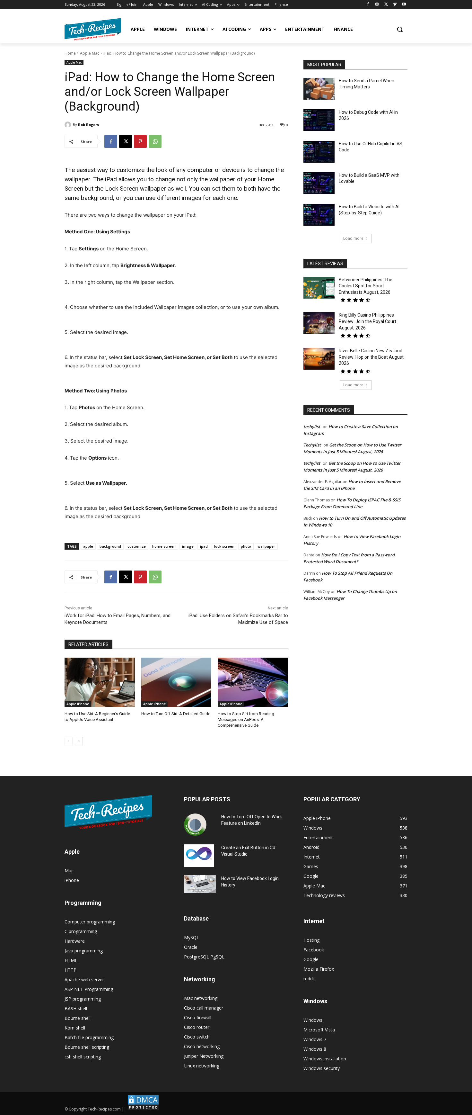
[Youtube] (403, 4)
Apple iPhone (77, 704)
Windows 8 (314, 1049)
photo (246, 546)
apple (88, 546)
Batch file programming (89, 1037)
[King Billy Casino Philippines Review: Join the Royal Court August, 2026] (319, 323)
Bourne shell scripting (87, 1047)
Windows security (321, 1068)
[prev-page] (69, 741)
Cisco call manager (203, 1008)
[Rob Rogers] (69, 124)
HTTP (70, 970)
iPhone (72, 880)
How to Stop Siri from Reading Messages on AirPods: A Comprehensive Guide (246, 719)
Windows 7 (314, 1039)
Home (70, 53)
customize (136, 546)
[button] (399, 29)
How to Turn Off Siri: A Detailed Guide (175, 713)
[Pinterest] (140, 141)
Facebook (313, 950)
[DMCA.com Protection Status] (143, 1109)
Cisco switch (197, 1037)
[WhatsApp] (155, 141)
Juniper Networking (203, 1056)
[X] (386, 4)
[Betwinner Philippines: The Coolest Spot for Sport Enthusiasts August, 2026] (319, 288)
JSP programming (83, 999)
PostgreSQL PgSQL (204, 957)
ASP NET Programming (89, 989)
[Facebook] (368, 4)
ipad (204, 546)
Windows (312, 1020)
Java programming (84, 951)
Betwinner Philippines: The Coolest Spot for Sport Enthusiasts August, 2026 (365, 286)
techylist (311, 426)
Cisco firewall (197, 1017)
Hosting (311, 940)
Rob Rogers (88, 124)
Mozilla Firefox (318, 969)
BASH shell (76, 1008)
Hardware (75, 941)
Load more (353, 238)
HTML (71, 960)
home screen (164, 546)
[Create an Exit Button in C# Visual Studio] (199, 855)
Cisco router (196, 1027)
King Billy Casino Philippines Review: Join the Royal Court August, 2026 (367, 321)
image (188, 546)
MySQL (191, 937)
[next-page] (79, 741)
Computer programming (90, 922)
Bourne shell (78, 1018)
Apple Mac (89, 53)
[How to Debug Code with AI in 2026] (319, 120)
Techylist (312, 445)
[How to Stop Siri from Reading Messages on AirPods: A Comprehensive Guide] (253, 682)
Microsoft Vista (319, 1030)
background (110, 546)
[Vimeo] (394, 4)
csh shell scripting (83, 1057)
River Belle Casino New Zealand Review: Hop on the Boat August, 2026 (372, 357)
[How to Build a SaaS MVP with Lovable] (319, 183)
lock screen (224, 546)
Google (311, 959)
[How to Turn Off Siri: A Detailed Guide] (176, 682)
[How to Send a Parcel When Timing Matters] (319, 89)
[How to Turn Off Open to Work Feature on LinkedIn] (195, 825)
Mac (69, 871)
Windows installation (324, 1059)
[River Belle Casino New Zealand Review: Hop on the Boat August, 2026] (319, 359)
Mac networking (200, 998)
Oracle (190, 947)
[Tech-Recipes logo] (93, 29)
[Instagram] (377, 4)
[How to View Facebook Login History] (200, 884)
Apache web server (84, 979)
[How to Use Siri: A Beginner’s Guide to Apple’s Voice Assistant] (100, 682)
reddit (309, 979)
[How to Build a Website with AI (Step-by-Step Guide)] (319, 215)
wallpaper (266, 546)
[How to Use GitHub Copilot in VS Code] (319, 152)
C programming (81, 931)
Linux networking (201, 1066)
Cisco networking (202, 1046)
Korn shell (75, 1028)
